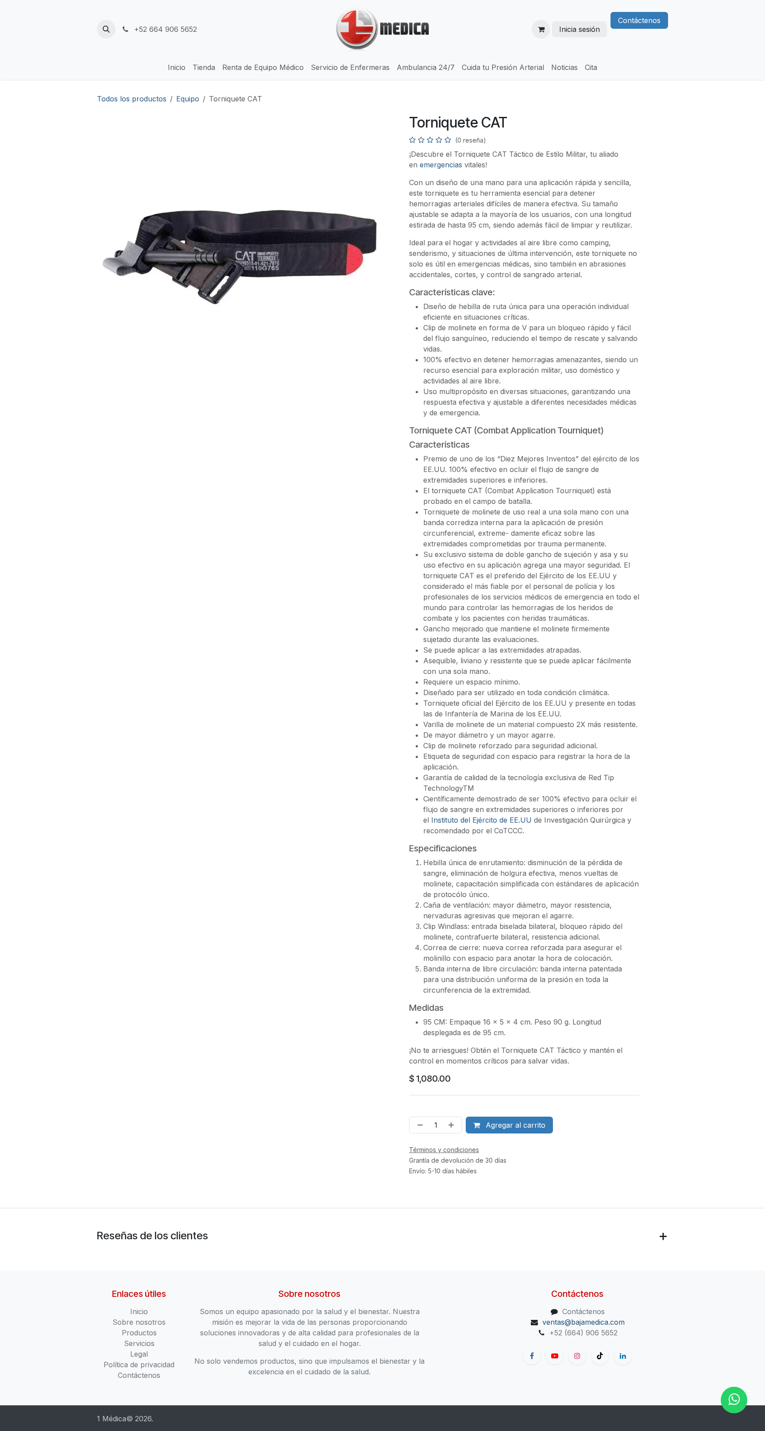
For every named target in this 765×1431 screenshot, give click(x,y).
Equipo (187, 98)
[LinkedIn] (623, 1356)
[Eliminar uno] (418, 1125)
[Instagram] (577, 1356)
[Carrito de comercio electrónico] (541, 29)
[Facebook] (532, 1356)
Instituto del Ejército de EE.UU (481, 820)
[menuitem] (176, 67)
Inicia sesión (579, 29)
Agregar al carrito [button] (514, 1125)
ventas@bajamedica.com (583, 1322)
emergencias (441, 164)
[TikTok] (600, 1356)
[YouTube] (555, 1356)
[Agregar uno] (453, 1125)
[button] (106, 29)
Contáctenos (639, 20)
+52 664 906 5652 (164, 29)
